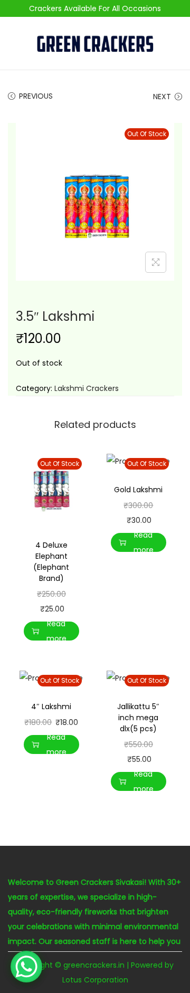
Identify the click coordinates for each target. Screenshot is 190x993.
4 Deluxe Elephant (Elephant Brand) (51, 562)
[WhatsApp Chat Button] (26, 966)
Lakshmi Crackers (86, 388)
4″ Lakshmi (51, 706)
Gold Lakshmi (138, 489)
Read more (56, 631)
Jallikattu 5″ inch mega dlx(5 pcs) (138, 717)
